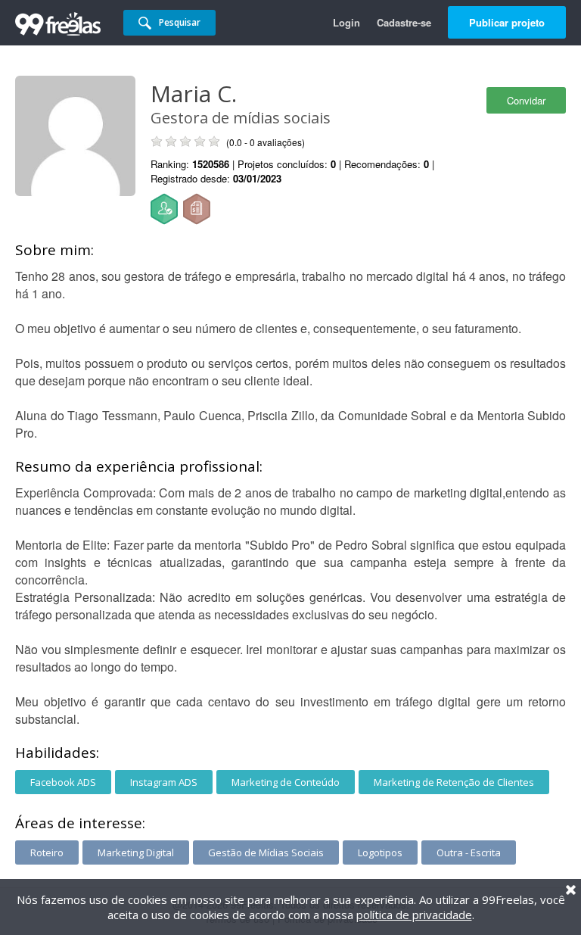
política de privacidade (414, 914)
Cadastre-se (404, 22)
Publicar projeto (507, 22)
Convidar (526, 100)
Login (346, 22)
